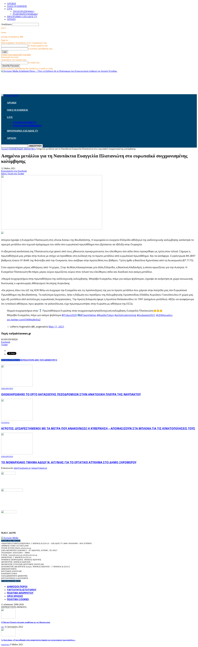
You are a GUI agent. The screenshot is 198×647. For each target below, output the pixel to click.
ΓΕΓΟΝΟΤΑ (5, 422)
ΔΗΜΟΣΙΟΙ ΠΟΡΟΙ (17, 586)
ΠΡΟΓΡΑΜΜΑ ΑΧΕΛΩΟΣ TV (22, 16)
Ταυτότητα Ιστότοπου (21, 589)
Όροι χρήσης (15, 596)
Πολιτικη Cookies (18, 599)
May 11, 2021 (56, 326)
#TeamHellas (88, 315)
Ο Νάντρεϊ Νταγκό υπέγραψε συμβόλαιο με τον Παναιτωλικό (25, 622)
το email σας (33, 62)
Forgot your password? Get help (16, 54)
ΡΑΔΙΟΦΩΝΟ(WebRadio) (25, 14)
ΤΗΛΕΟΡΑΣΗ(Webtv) (23, 11)
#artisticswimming (125, 315)
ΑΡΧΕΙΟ (11, 19)
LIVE (9, 9)
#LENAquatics (164, 315)
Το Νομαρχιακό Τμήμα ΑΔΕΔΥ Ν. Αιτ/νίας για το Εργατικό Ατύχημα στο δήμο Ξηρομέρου (68, 462)
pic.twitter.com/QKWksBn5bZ (24, 319)
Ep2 (2, 627)
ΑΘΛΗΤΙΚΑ (5, 645)
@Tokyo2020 (69, 315)
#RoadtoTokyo (105, 315)
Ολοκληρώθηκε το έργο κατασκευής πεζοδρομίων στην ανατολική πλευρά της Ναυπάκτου (71, 394)
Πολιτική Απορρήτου (20, 593)
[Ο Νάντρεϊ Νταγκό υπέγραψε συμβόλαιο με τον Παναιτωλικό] (8, 618)
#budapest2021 (146, 315)
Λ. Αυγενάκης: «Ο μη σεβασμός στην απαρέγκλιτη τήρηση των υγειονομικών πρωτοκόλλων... (38, 640)
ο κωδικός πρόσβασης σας (40, 48)
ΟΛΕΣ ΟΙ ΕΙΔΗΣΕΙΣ (17, 6)
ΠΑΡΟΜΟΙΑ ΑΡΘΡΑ (10, 360)
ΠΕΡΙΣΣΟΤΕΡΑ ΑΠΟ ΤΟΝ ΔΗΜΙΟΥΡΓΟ (38, 360)
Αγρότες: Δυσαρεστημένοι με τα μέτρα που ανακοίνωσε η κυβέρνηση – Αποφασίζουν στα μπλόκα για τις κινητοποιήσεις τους (98, 428)
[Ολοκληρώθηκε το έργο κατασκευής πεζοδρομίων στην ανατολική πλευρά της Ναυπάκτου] (17, 385)
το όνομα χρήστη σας (38, 45)
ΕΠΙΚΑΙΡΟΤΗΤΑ (7, 388)
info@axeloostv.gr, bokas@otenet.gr (30, 468)
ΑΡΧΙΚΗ (11, 3)
